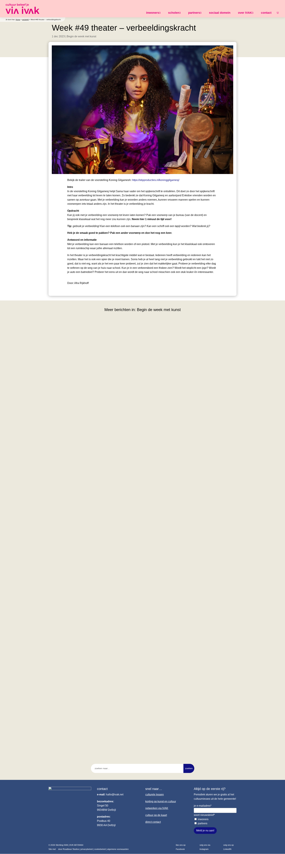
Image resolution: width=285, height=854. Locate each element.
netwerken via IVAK (156, 808)
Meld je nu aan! (205, 830)
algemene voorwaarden (118, 849)
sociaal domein (219, 12)
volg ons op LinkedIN (228, 847)
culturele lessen (154, 794)
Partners (202, 823)
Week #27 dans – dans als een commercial (80, 585)
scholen (173, 12)
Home (18, 19)
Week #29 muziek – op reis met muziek (77, 440)
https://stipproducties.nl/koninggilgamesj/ (155, 180)
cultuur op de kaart (156, 815)
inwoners (152, 12)
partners (194, 12)
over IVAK (245, 12)
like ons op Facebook (181, 847)
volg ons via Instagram (205, 847)
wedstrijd (25, 19)
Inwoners (203, 819)
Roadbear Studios (71, 849)
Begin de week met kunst (81, 36)
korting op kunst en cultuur (160, 801)
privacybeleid (87, 849)
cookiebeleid (100, 849)
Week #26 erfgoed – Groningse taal (75, 729)
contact (266, 12)
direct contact (153, 821)
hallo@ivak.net (114, 794)
